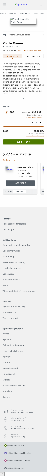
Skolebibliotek (25, 13)
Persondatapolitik (11, 279)
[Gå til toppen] (2, 474)
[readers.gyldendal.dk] (10, 171)
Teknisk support (10, 318)
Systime (6, 397)
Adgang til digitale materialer (17, 245)
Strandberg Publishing (14, 385)
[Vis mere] (23, 98)
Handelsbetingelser (12, 268)
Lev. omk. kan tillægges (33, 117)
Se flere (9, 160)
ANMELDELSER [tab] (33, 56)
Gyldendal (8, 339)
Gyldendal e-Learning (13, 345)
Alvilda (6, 334)
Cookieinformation (12, 251)
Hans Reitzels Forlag (13, 351)
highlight (7, 356)
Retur (5, 285)
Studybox (7, 391)
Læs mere (25, 184)
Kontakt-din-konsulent (14, 307)
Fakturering (8, 256)
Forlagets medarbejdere (14, 224)
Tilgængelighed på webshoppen (19, 291)
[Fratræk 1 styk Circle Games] (32, 122)
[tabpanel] (23, 81)
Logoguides (8, 274)
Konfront (7, 362)
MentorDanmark (10, 368)
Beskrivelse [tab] (13, 56)
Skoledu (6, 380)
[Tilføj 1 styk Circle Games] (40, 122)
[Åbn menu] (4, 5)
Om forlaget (8, 229)
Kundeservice (9, 312)
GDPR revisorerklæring (14, 262)
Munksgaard (9, 374)
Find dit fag (12, 13)
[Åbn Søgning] (41, 5)
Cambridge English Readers (29, 50)
